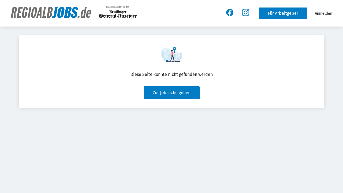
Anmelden (323, 13)
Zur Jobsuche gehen (172, 92)
